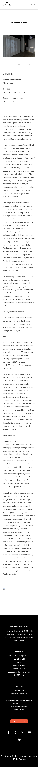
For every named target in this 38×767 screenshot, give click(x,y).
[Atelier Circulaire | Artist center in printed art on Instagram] (15, 732)
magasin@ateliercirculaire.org (19, 672)
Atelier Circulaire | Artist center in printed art (22, 756)
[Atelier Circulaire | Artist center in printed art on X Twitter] (22, 732)
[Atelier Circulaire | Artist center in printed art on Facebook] (8, 732)
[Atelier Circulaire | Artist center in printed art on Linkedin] (29, 732)
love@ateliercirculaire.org (19, 706)
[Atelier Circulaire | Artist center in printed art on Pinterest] (19, 739)
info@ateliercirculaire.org (25, 637)
